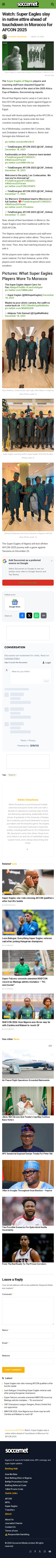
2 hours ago (8, 945)
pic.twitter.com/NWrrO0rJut (19, 162)
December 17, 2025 (15, 194)
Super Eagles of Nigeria (20, 81)
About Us (9, 1519)
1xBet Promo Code (14, 1489)
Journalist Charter (14, 1523)
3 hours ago (8, 989)
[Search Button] (52, 4)
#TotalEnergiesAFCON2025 (19, 157)
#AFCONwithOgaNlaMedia (35, 305)
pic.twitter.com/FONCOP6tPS (20, 186)
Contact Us (10, 1527)
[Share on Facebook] (22, 615)
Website (6, 1356)
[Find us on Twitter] (40, 1551)
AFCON (7, 893)
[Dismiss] (52, 561)
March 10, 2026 (37, 37)
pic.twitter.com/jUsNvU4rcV (19, 141)
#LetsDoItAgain (34, 287)
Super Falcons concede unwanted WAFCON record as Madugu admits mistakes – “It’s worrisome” (24, 981)
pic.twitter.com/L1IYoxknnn (19, 207)
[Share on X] (29, 615)
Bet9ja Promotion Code (16, 1482)
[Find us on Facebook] (35, 1551)
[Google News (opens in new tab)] (15, 604)
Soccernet (9, 1430)
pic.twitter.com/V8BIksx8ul (19, 290)
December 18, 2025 (15, 149)
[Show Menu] (3, 4)
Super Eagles (11, 1506)
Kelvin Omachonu (19, 37)
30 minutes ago (9, 905)
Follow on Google (28, 582)
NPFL (7, 1502)
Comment (7, 1294)
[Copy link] (44, 615)
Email (5, 1343)
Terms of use (11, 1531)
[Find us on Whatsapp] (31, 1551)
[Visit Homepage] (28, 4)
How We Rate (11, 1474)
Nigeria (12, 775)
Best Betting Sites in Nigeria (18, 1478)
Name (6, 1330)
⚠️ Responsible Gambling (17, 1534)
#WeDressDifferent (15, 160)
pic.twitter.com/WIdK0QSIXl (19, 308)
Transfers (9, 933)
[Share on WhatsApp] (36, 615)
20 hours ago (8, 1029)
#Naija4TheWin (17, 287)
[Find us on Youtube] (50, 1551)
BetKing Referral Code (15, 1485)
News (6, 973)
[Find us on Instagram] (45, 1551)
